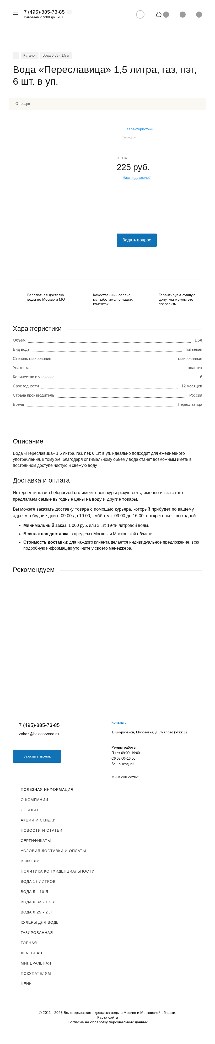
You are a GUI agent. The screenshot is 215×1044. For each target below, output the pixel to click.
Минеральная (36, 963)
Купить (60, 662)
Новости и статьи (41, 830)
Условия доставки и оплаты (53, 851)
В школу (30, 861)
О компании (34, 800)
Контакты (119, 722)
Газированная (37, 933)
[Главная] (16, 55)
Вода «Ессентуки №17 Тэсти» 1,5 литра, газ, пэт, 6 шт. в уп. (66, 632)
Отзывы (29, 810)
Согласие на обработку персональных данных (108, 1022)
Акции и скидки (38, 820)
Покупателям (36, 973)
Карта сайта (107, 1017)
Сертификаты (36, 841)
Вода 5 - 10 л (34, 892)
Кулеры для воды (40, 922)
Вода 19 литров (38, 881)
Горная (29, 943)
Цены (27, 984)
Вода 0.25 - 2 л (36, 912)
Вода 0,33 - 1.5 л (38, 902)
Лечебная (31, 953)
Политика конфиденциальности (58, 871)
